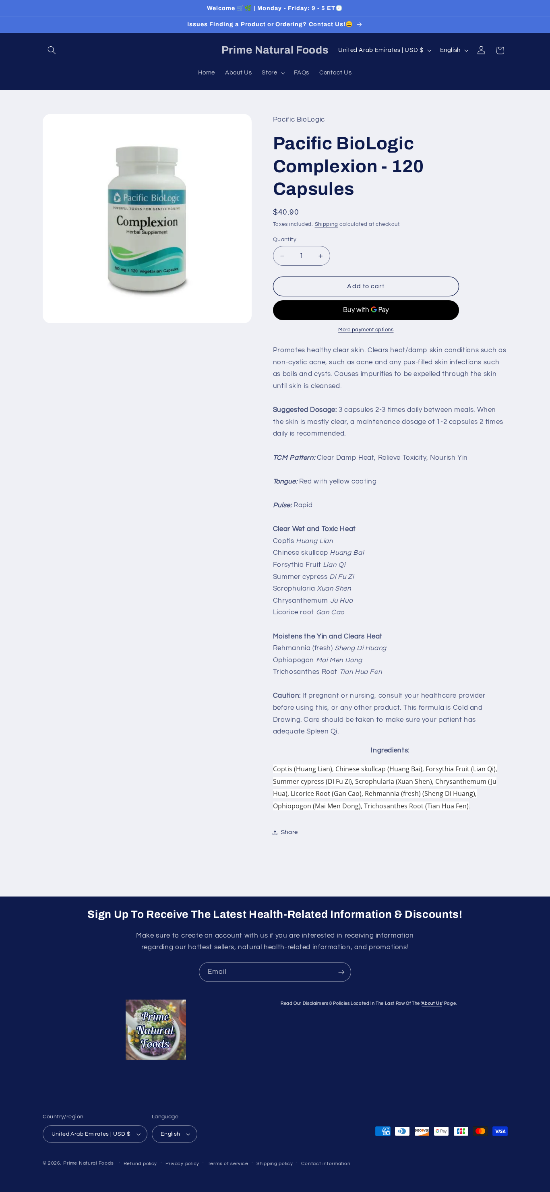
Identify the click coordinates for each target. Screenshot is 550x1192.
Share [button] (289, 832)
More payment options (366, 330)
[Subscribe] (341, 972)
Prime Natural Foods (88, 1163)
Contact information (325, 1163)
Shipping (326, 224)
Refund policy (140, 1163)
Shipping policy (274, 1163)
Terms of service (228, 1163)
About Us (432, 1003)
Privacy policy (182, 1163)
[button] (52, 50)
